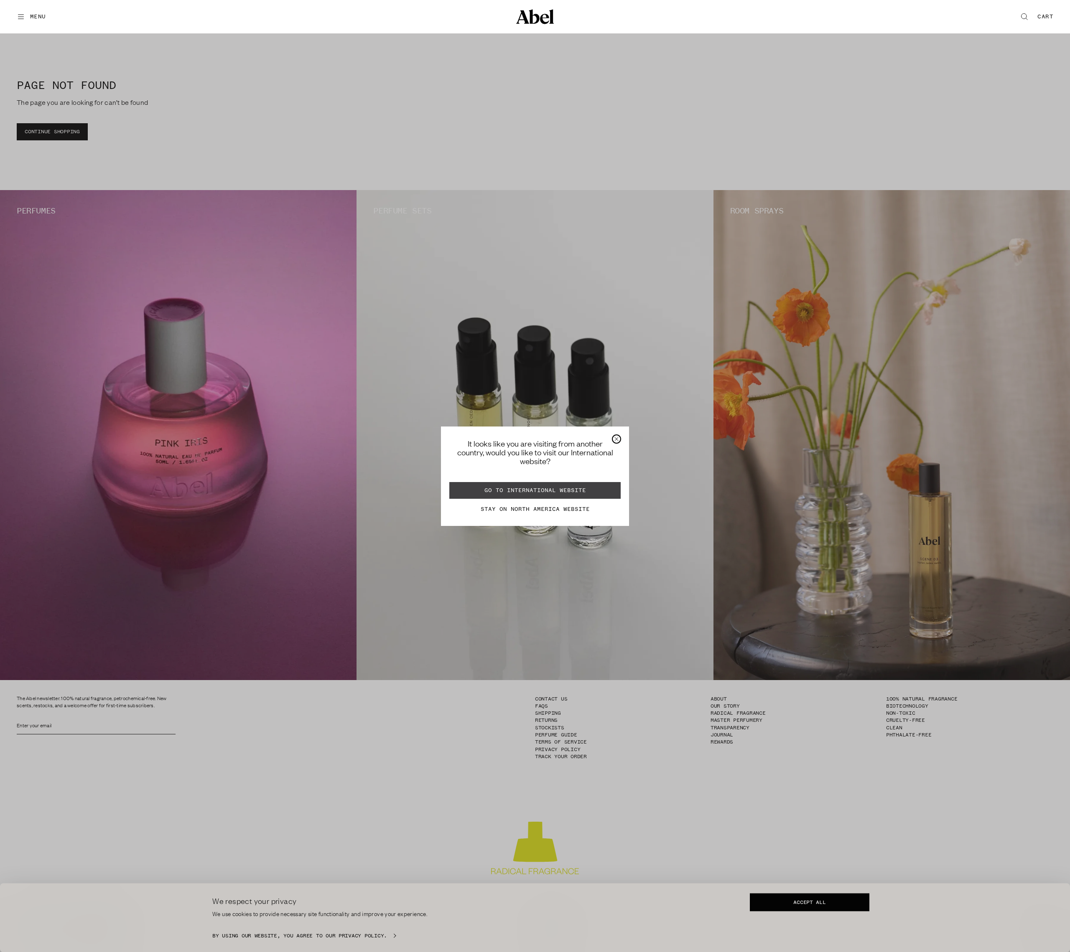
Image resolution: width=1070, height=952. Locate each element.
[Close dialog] (616, 439)
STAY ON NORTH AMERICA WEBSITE (535, 509)
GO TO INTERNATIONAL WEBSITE (535, 490)
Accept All (809, 902)
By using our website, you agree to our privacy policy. (299, 935)
